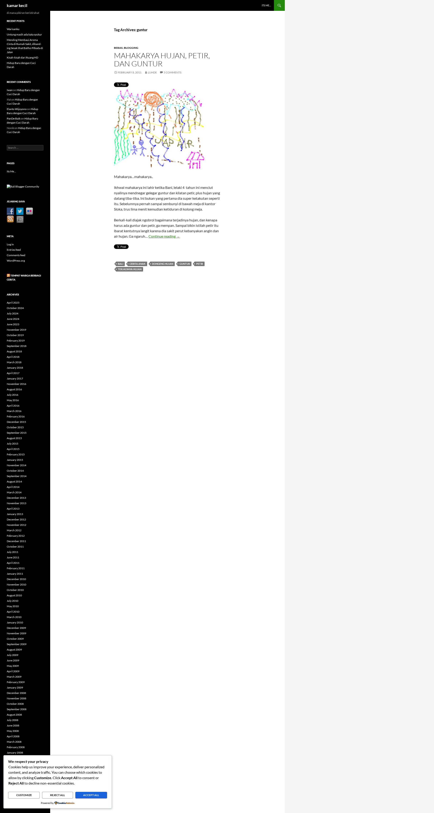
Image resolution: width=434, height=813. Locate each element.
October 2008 (15, 703)
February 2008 (16, 747)
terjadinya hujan (130, 269)
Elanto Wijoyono (17, 109)
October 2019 (15, 335)
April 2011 (13, 563)
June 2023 (13, 324)
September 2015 (16, 432)
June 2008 (13, 725)
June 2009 (13, 660)
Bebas (118, 47)
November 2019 (16, 329)
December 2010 (16, 579)
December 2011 (16, 541)
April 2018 (13, 356)
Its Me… (266, 5)
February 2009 (16, 682)
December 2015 (16, 422)
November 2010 (16, 584)
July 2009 (12, 655)
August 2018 (14, 351)
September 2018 (16, 346)
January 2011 (15, 573)
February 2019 (16, 340)
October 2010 (15, 590)
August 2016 (14, 389)
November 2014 (16, 465)
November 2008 (16, 698)
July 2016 (12, 394)
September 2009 (16, 644)
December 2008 (16, 693)
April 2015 (13, 449)
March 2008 (14, 741)
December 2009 (16, 628)
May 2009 (13, 666)
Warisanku (13, 29)
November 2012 (16, 525)
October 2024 (15, 308)
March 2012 (14, 530)
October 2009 (15, 638)
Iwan (10, 90)
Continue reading (164, 236)
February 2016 (16, 416)
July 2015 (12, 443)
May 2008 (13, 731)
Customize (24, 795)
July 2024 (12, 313)
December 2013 (16, 497)
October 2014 (15, 470)
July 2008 (12, 720)
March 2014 (14, 492)
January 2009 (15, 687)
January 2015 (15, 460)
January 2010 (15, 622)
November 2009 (16, 633)
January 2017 (15, 378)
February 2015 (16, 454)
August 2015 (14, 438)
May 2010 (13, 606)
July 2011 (12, 552)
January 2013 (15, 514)
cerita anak (138, 263)
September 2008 (16, 709)
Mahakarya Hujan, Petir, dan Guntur (162, 59)
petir (199, 263)
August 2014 (14, 481)
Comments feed (16, 255)
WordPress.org (16, 260)
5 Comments (172, 72)
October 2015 (15, 427)
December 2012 (16, 519)
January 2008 (15, 752)
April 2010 (13, 611)
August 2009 (14, 649)
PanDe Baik (13, 118)
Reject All (57, 795)
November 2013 (16, 503)
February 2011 (16, 568)
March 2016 (14, 411)
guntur (184, 263)
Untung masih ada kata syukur (24, 34)
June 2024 (13, 319)
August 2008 (14, 714)
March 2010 (14, 617)
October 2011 (15, 546)
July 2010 (12, 600)
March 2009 (14, 676)
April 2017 (13, 373)
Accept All (91, 795)
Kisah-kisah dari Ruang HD (22, 57)
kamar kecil (17, 5)
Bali (120, 263)
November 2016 (16, 384)
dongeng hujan (162, 263)
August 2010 (14, 595)
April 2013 (13, 508)
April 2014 (13, 487)
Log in (10, 244)
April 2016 (13, 405)
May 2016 (13, 400)
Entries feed (14, 249)
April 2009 (13, 671)
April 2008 (13, 736)
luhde (152, 72)
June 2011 (13, 557)
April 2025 (13, 302)
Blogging (131, 47)
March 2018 (14, 362)
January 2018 (15, 367)
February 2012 (16, 535)
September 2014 (16, 476)
